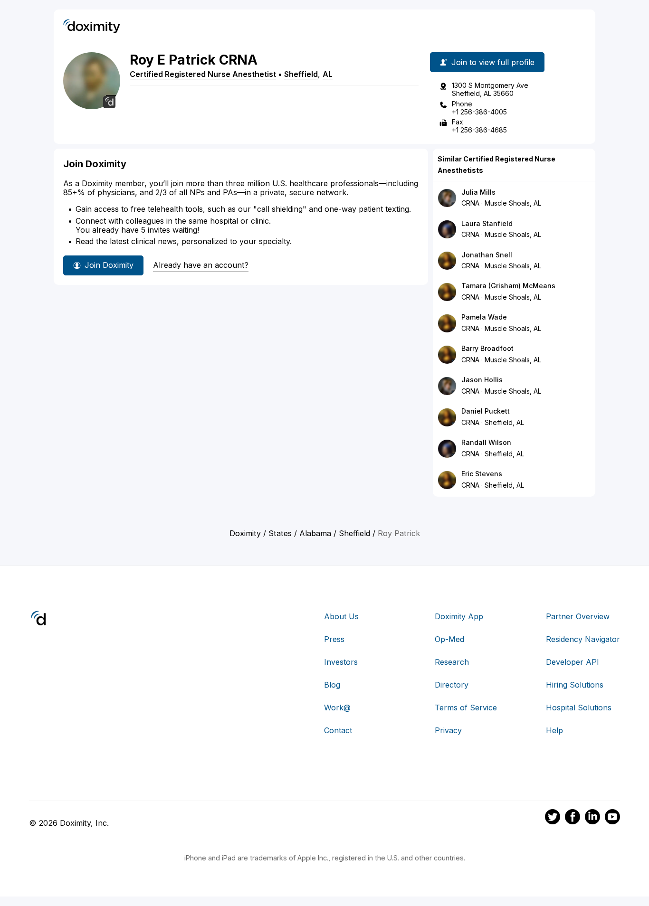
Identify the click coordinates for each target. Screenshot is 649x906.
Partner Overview (578, 616)
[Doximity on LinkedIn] (592, 818)
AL (328, 74)
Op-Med (449, 639)
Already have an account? (200, 265)
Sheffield (301, 74)
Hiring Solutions (574, 684)
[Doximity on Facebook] (572, 818)
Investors (341, 662)
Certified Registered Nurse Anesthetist (203, 74)
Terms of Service (466, 707)
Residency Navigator (583, 639)
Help (554, 730)
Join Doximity (109, 265)
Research (452, 662)
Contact (338, 730)
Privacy (448, 730)
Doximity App (459, 616)
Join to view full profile (492, 62)
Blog (332, 684)
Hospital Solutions (578, 707)
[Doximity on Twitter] (552, 818)
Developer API (572, 662)
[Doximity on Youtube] (612, 818)
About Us (341, 616)
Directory (451, 684)
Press (334, 639)
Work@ (337, 707)
